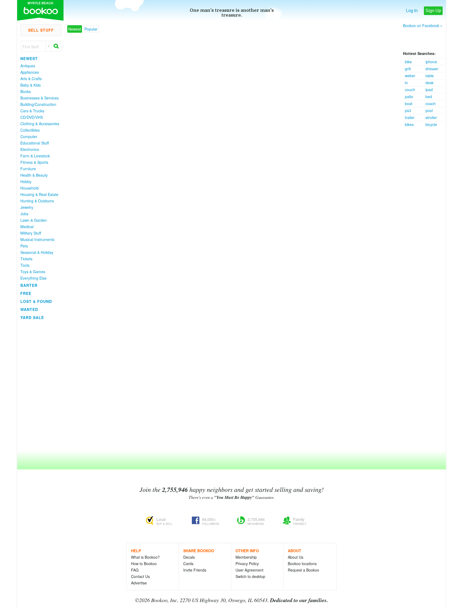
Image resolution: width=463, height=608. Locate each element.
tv (406, 82)
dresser (431, 68)
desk (429, 82)
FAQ (135, 570)
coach (430, 103)
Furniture (28, 168)
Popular (91, 29)
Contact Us (140, 576)
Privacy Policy (247, 563)
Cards (188, 563)
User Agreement (249, 570)
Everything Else (33, 278)
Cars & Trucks (32, 110)
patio (409, 96)
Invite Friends (194, 570)
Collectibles (30, 130)
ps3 (408, 110)
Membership (246, 557)
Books (25, 91)
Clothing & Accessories (39, 123)
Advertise (139, 582)
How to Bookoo (144, 563)
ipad (429, 89)
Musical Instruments (37, 239)
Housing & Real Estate (39, 194)
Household (29, 188)
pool (429, 110)
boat (408, 103)
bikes (409, 124)
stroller (431, 117)
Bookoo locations (302, 563)
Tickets (26, 258)
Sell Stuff (41, 30)
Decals (189, 557)
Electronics (29, 149)
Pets (24, 246)
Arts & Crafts (31, 78)
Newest (29, 58)
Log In (412, 10)
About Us (295, 557)
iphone (431, 61)
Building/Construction (38, 104)
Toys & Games (32, 271)
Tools (24, 265)
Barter (29, 285)
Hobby (25, 181)
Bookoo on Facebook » (422, 25)
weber (410, 75)
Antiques (27, 65)
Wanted (29, 309)
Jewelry (26, 207)
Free (25, 293)
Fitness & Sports (34, 162)
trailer (410, 117)
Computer (28, 136)
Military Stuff (30, 233)
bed (428, 96)
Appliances (29, 72)
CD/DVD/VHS (31, 117)
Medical (26, 226)
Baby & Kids (30, 85)
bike (408, 61)
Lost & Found (36, 301)
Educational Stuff (34, 143)
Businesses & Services (39, 98)
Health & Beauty (34, 175)
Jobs (24, 213)
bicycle (431, 124)
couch (410, 89)
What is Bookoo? (145, 557)
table (429, 75)
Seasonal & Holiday (36, 252)
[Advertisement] (424, 208)
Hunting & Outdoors (37, 200)
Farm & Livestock (35, 155)
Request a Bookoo (303, 570)
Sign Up (433, 10)
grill (408, 68)
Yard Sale (32, 317)
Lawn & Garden (33, 220)
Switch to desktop (250, 576)
